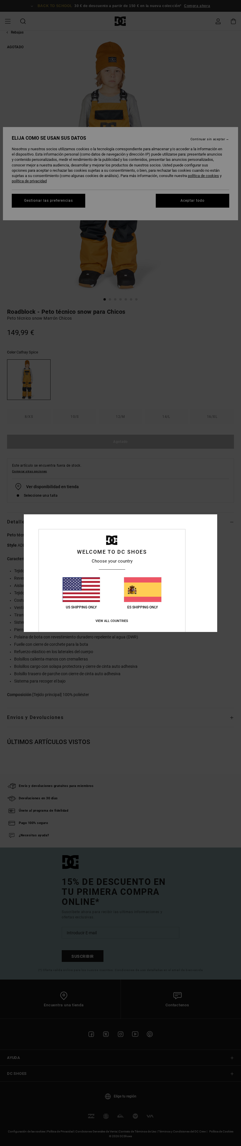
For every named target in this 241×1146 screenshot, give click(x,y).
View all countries (112, 621)
